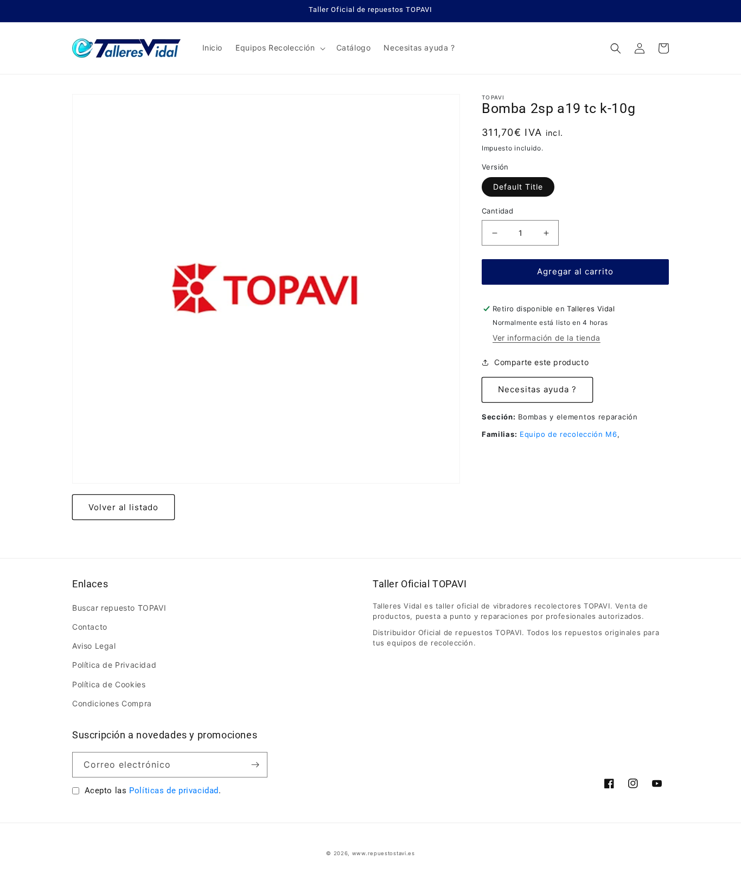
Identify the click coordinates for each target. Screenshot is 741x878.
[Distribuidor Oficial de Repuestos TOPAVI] (126, 48)
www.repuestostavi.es (383, 853)
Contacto (89, 626)
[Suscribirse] (255, 764)
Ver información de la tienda (547, 337)
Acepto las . (153, 790)
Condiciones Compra (112, 703)
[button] (279, 47)
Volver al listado (123, 507)
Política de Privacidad (114, 664)
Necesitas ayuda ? (537, 390)
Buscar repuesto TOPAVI (119, 607)
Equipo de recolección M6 (568, 434)
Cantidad (497, 211)
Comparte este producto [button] (541, 362)
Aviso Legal (94, 645)
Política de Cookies (108, 684)
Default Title (518, 187)
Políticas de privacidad (174, 790)
